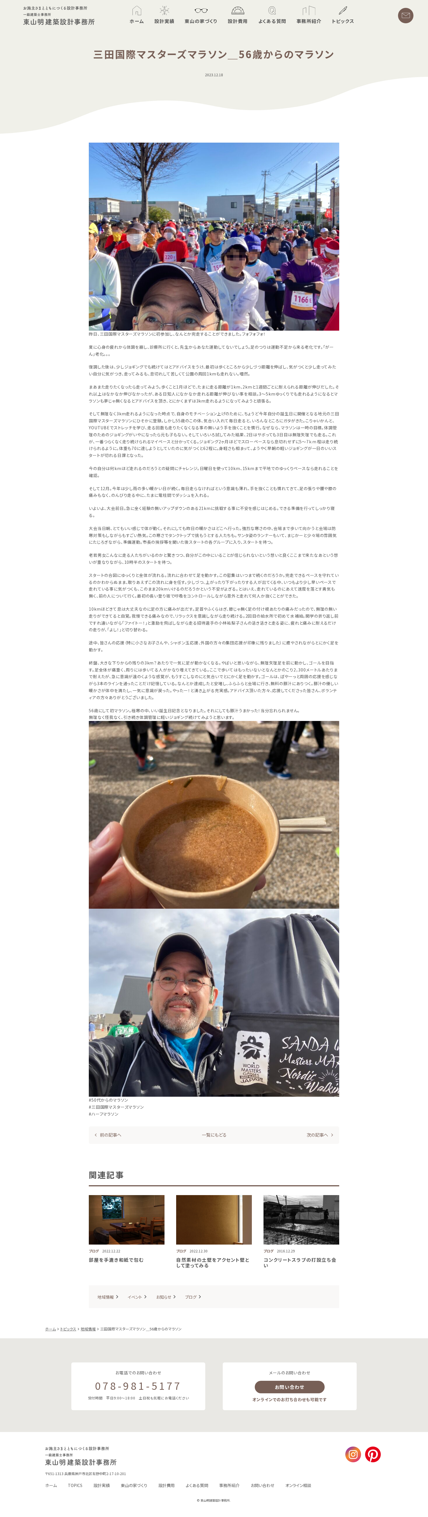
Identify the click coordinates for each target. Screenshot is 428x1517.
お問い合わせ (290, 1386)
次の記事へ (317, 1135)
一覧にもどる (214, 1135)
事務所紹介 (229, 1485)
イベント (135, 1297)
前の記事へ (110, 1135)
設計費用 (166, 1485)
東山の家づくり (134, 1485)
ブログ (191, 1297)
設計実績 (101, 1485)
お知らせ (163, 1297)
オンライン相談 (298, 1485)
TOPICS (75, 1485)
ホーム (51, 1485)
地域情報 (106, 1297)
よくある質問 (197, 1485)
